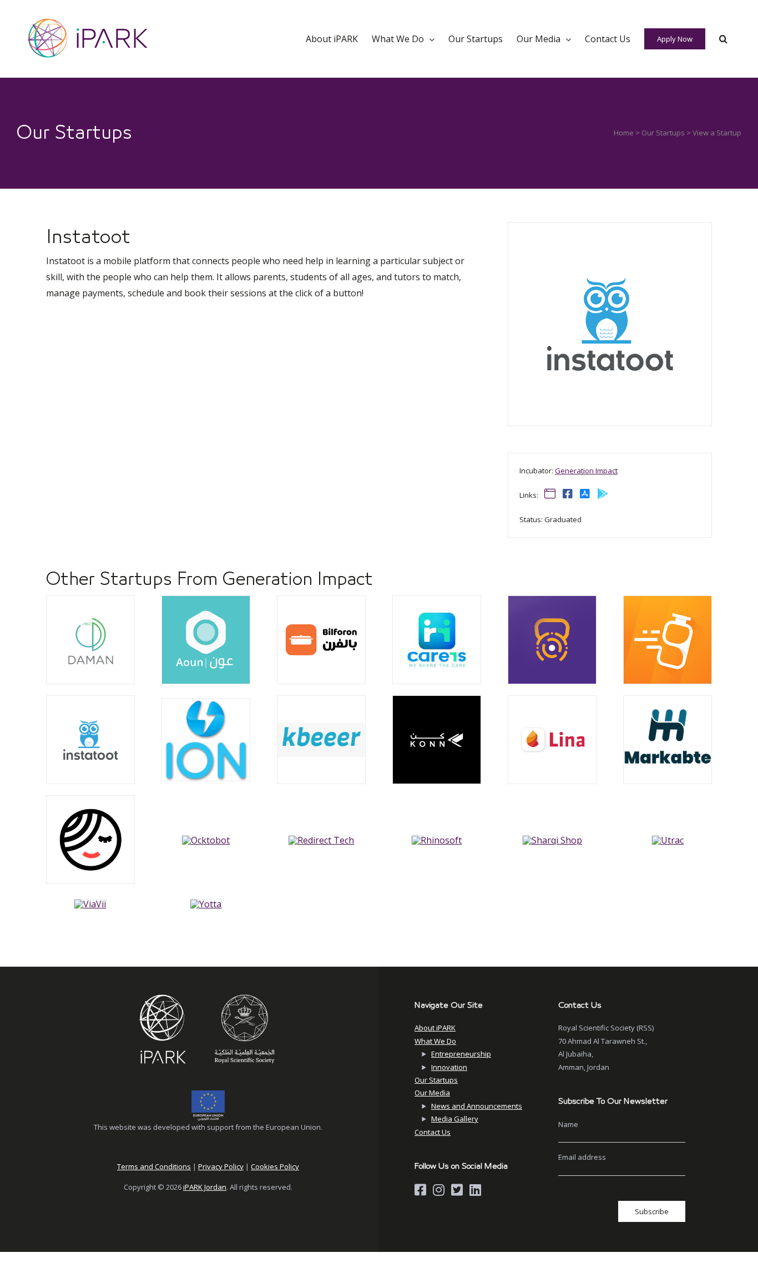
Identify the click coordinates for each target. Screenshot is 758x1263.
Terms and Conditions (154, 1166)
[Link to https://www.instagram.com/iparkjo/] (438, 1189)
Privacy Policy (221, 1166)
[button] (723, 39)
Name (568, 1124)
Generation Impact (586, 471)
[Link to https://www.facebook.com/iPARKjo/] (420, 1189)
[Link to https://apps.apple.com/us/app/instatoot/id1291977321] (585, 493)
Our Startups (663, 133)
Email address (582, 1157)
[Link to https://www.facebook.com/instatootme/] (568, 493)
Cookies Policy (275, 1166)
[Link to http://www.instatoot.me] (549, 493)
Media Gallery (454, 1119)
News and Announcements (476, 1106)
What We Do (435, 1041)
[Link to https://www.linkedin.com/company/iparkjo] (475, 1189)
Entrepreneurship (461, 1054)
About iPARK (435, 1028)
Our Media (432, 1093)
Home (624, 133)
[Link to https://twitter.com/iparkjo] (457, 1189)
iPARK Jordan (204, 1187)
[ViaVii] (90, 600)
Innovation (449, 1067)
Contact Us (433, 1132)
